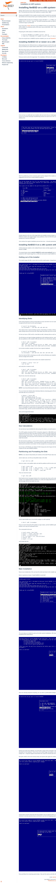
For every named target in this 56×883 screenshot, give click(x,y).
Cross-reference (6, 60)
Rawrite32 (52, 38)
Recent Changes (51, 0)
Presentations (5, 24)
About (2, 26)
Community (5, 47)
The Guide (4, 39)
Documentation (5, 36)
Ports (3, 32)
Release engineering (7, 62)
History (40, 0)
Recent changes (6, 20)
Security (4, 53)
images (29, 25)
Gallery (4, 30)
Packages (4, 34)
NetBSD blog (5, 22)
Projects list (5, 64)
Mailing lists (5, 49)
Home (2, 19)
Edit (31, 0)
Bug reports (5, 51)
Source (35, 0)
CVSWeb (4, 57)
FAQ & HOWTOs (6, 38)
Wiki (3, 43)
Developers (5, 28)
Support (3, 45)
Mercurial (4, 59)
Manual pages (5, 41)
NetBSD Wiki (23, 2)
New (44, 0)
